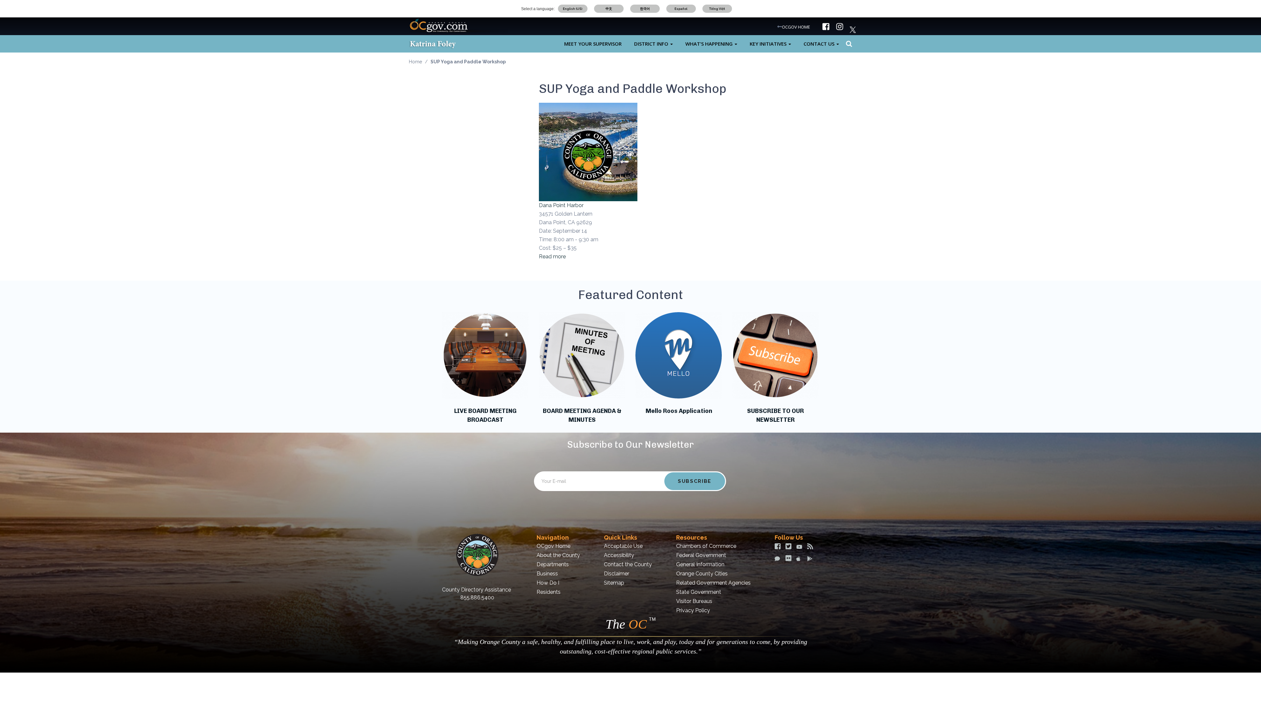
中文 (609, 9)
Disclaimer (616, 573)
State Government (698, 592)
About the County (558, 555)
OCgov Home (553, 546)
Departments (553, 564)
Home (415, 61)
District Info (652, 43)
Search (848, 44)
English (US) (572, 9)
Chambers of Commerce (706, 546)
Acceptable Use (623, 546)
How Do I (548, 583)
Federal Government (701, 555)
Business (547, 573)
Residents (549, 592)
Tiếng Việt (717, 9)
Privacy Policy (693, 610)
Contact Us (820, 43)
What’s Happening (709, 43)
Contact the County (628, 564)
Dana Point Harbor (561, 205)
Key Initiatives (769, 43)
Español (681, 9)
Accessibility (619, 555)
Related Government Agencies (713, 583)
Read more (552, 256)
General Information (700, 564)
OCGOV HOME (796, 27)
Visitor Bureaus (694, 601)
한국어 (645, 9)
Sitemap (614, 583)
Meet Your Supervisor (593, 43)
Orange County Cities (702, 573)
